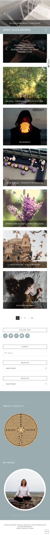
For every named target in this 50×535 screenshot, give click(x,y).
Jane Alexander (17, 30)
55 (32, 318)
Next (45, 13)
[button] (46, 30)
